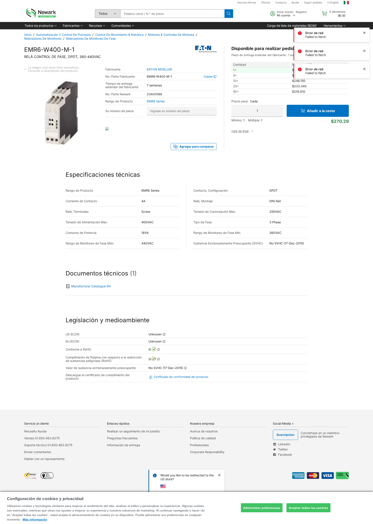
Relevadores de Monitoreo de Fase (91, 38)
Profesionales (199, 445)
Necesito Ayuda (35, 431)
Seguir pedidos (313, 2)
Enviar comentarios (37, 452)
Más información (35, 519)
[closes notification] (364, 14)
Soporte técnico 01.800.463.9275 (48, 445)
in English (333, 2)
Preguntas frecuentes (122, 438)
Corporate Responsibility (207, 452)
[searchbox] (172, 13)
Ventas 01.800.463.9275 (42, 438)
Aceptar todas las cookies (308, 507)
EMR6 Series (156, 101)
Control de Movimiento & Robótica (119, 34)
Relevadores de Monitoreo (43, 38)
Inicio (28, 34)
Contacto (280, 2)
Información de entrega (123, 445)
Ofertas (265, 2)
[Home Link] (40, 13)
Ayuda (295, 2)
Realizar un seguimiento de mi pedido (133, 431)
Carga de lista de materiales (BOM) (292, 25)
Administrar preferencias (261, 507)
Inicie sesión (285, 12)
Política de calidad (203, 438)
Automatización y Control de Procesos (63, 34)
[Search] (228, 13)
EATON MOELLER (159, 69)
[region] (186, 508)
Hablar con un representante (44, 459)
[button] (40, 25)
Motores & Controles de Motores (171, 34)
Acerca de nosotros (204, 431)
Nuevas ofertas (246, 2)
